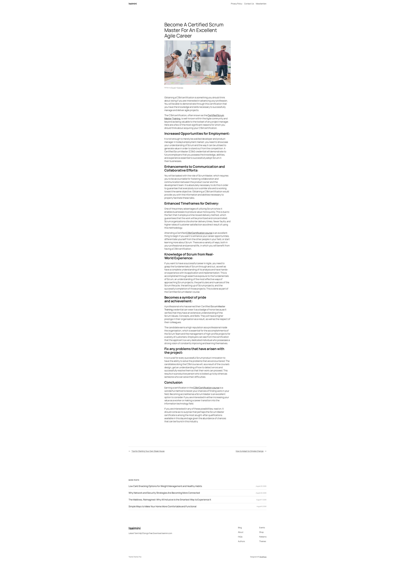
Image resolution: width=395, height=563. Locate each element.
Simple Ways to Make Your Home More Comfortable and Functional (162, 506)
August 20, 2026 (261, 493)
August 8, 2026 (261, 506)
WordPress (263, 557)
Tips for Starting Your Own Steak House (148, 451)
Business (180, 88)
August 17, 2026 (261, 500)
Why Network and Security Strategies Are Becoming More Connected (164, 493)
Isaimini (133, 3)
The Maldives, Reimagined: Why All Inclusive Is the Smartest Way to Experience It (170, 499)
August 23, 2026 (261, 486)
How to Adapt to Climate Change (249, 451)
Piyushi (173, 88)
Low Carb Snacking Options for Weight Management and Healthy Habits (165, 486)
